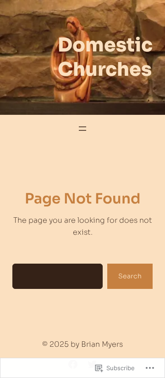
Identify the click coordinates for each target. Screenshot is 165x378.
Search (130, 276)
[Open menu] (82, 128)
